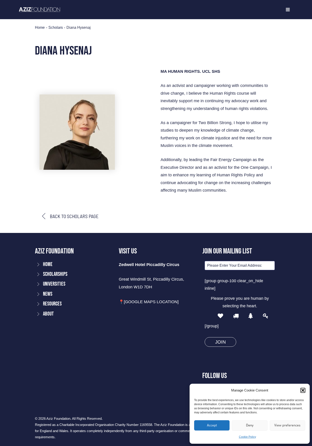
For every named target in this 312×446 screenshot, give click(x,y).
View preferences (287, 425)
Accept (212, 425)
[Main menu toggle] (287, 9)
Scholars (55, 27)
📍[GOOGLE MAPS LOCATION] (149, 302)
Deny (250, 425)
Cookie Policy (247, 436)
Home (40, 27)
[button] (303, 390)
